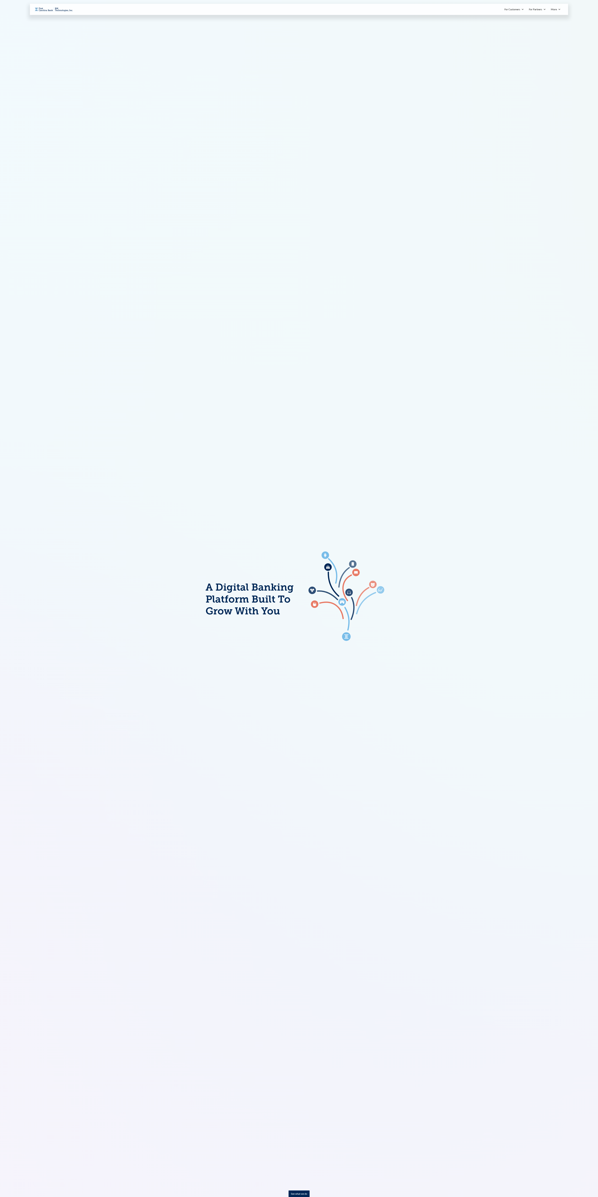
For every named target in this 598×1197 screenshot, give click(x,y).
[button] (514, 9)
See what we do (299, 1193)
